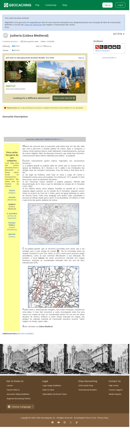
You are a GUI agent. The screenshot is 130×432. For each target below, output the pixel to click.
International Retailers (88, 390)
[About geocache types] (6, 35)
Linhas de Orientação (33, 24)
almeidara (14, 41)
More (7, 27)
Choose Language (21, 406)
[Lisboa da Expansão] (12, 215)
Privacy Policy (102, 418)
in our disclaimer (77, 108)
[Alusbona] (12, 198)
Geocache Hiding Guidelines (18, 394)
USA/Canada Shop (86, 385)
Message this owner (31, 41)
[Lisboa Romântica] (12, 226)
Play (37, 5)
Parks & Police (48, 390)
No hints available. (25, 333)
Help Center (114, 385)
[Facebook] (52, 422)
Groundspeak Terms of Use (85, 418)
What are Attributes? (102, 51)
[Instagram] (64, 422)
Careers (10, 385)
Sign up (107, 5)
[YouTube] (58, 422)
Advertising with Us (109, 58)
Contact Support (116, 390)
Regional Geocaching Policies (19, 398)
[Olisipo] (12, 191)
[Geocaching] (17, 5)
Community (50, 5)
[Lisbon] (11, 235)
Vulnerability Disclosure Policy (54, 394)
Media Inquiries (115, 394)
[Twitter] (70, 422)
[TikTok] (76, 422)
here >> (49, 139)
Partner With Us (13, 390)
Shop (64, 5)
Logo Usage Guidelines (51, 385)
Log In (120, 5)
